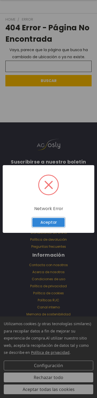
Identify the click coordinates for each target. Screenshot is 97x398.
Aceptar (48, 222)
